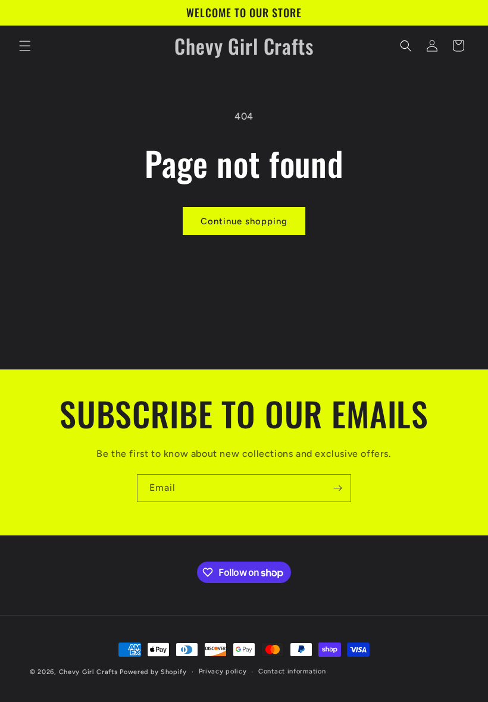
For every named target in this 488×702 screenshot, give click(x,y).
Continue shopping (244, 221)
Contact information (292, 671)
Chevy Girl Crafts (88, 672)
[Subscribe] (337, 488)
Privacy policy (223, 671)
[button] (25, 46)
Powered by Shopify (153, 672)
